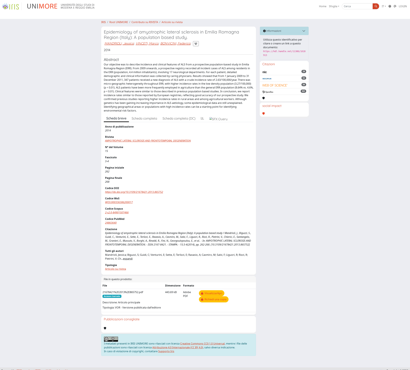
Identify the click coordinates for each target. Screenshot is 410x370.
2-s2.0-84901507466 (117, 212)
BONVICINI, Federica (175, 43)
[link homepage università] (61, 6)
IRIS (103, 22)
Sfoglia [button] (333, 6)
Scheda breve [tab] (116, 118)
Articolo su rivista (172, 22)
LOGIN (403, 6)
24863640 (111, 222)
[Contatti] (395, 6)
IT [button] (383, 6)
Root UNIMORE (118, 22)
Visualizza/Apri (212, 293)
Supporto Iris (166, 351)
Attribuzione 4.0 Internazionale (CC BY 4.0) (177, 347)
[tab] (202, 118)
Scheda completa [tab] (144, 118)
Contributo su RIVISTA (144, 22)
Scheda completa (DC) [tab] (179, 118)
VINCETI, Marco (147, 43)
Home (322, 6)
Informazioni (273, 30)
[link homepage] (11, 6)
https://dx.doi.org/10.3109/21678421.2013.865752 (134, 192)
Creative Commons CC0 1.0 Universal (202, 343)
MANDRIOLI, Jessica (119, 43)
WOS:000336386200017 (119, 202)
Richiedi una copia (214, 299)
